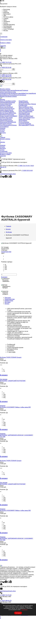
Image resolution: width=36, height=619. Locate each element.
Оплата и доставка (6, 153)
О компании (3, 151)
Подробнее (24, 609)
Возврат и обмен (5, 154)
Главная (2, 137)
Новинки (2, 145)
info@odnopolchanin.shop (8, 174)
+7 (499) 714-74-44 (5, 75)
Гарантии (3, 156)
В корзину (4, 277)
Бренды (2, 142)
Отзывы (2, 146)
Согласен (18, 613)
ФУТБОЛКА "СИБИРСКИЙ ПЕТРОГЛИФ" (13, 380)
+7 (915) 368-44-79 (5, 76)
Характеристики (6, 251)
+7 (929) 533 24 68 (5, 79)
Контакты (3, 148)
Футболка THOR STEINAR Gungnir (10, 357)
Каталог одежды (5, 139)
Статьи (2, 150)
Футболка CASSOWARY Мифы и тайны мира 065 (15, 407)
